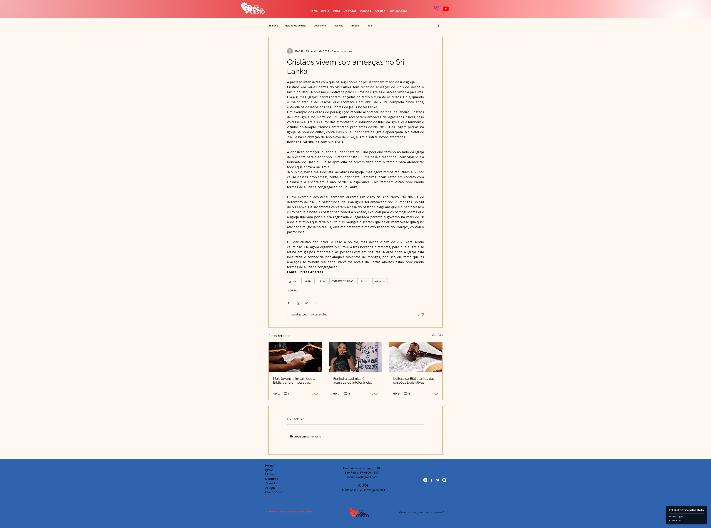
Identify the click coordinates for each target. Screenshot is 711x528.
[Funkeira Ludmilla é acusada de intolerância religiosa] (355, 357)
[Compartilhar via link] (316, 303)
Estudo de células (295, 25)
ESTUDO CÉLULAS (342, 281)
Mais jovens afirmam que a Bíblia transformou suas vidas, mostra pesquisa (294, 380)
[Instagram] (436, 8)
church (364, 281)
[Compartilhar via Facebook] (289, 303)
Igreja (269, 470)
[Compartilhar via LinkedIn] (307, 303)
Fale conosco (271, 492)
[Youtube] (445, 8)
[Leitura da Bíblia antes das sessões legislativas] (415, 357)
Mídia (269, 474)
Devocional (319, 25)
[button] (438, 25)
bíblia (322, 281)
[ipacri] (444, 480)
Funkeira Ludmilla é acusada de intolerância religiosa (352, 380)
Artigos (355, 25)
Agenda (271, 483)
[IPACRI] (425, 480)
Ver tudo (437, 335)
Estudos (273, 25)
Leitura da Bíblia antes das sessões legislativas (414, 380)
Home (269, 465)
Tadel (369, 25)
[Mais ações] (422, 51)
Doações (271, 479)
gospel (293, 281)
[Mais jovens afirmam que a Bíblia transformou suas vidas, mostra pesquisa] (295, 357)
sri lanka (380, 281)
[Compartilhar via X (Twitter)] (298, 303)
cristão (308, 281)
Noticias (338, 25)
